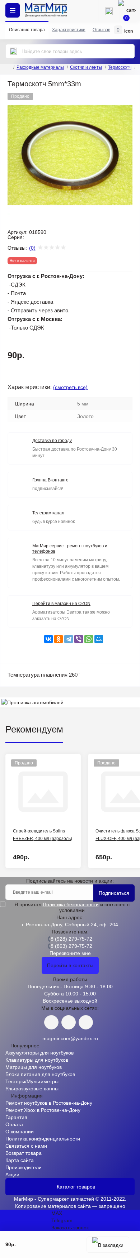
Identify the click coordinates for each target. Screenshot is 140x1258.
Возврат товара (23, 1153)
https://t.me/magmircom (68, 1022)
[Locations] (88, 10)
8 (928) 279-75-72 (71, 939)
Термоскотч (119, 67)
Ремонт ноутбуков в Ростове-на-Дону (48, 1103)
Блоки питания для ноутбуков (40, 1074)
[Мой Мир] (98, 639)
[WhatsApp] (88, 639)
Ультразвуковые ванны (32, 1088)
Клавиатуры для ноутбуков (36, 1060)
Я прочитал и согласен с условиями (72, 907)
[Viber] (78, 639)
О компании (19, 1131)
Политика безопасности (71, 904)
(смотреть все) (70, 387)
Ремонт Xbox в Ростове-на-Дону (42, 1110)
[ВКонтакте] (48, 639)
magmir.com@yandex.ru (70, 1038)
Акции (12, 1174)
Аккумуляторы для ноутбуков (39, 1053)
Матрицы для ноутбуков (33, 1067)
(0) (32, 247)
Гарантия (16, 1117)
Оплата (14, 1124)
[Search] (13, 51)
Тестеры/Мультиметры (32, 1081)
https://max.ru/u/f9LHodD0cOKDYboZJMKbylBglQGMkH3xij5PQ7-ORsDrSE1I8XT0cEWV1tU (86, 1022)
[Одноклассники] (58, 639)
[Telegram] (68, 639)
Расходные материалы (40, 67)
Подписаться (114, 893)
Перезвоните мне (70, 953)
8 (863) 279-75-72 (71, 946)
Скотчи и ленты (86, 67)
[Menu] (12, 10)
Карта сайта (19, 1160)
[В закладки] (108, 1245)
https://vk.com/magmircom (51, 1022)
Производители (23, 1167)
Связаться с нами (26, 1146)
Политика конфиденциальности (42, 1139)
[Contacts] (108, 10)
